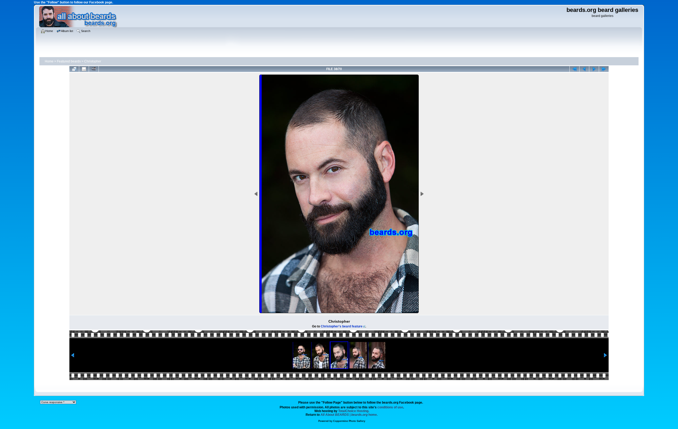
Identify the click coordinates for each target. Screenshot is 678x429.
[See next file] (594, 69)
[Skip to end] (604, 69)
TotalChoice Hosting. (353, 411)
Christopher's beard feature (342, 326)
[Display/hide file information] (84, 69)
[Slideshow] (94, 69)
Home (49, 61)
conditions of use (390, 407)
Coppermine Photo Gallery (349, 421)
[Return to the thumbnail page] (74, 69)
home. (349, 415)
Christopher (92, 61)
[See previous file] (584, 69)
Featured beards (69, 61)
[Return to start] (574, 69)
